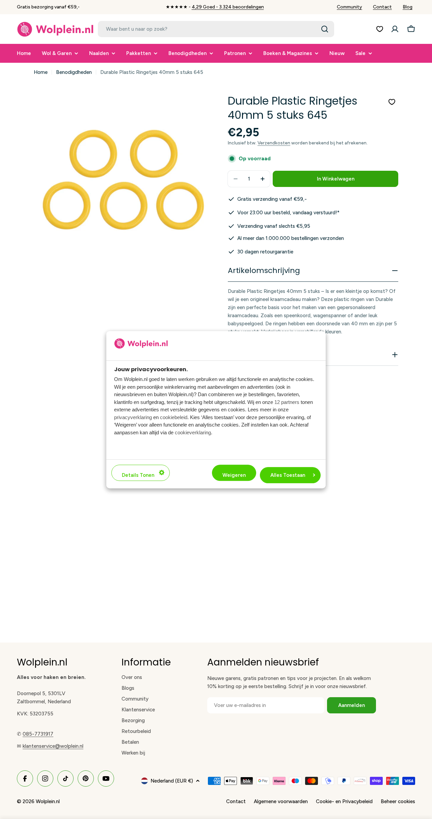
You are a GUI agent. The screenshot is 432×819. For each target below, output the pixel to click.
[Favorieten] (380, 29)
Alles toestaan (287, 475)
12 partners (286, 402)
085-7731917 (38, 734)
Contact (382, 7)
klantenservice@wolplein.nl (53, 746)
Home (41, 72)
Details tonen (138, 475)
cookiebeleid (173, 417)
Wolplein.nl (48, 801)
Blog (407, 7)
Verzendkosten (274, 142)
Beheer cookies (398, 801)
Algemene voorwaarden (281, 801)
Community (349, 7)
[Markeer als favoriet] (391, 102)
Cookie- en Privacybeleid (344, 801)
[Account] (395, 29)
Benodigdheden (74, 72)
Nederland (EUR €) (172, 781)
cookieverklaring (193, 432)
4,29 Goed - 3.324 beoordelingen (228, 7)
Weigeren (234, 475)
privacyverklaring (133, 417)
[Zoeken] (325, 29)
